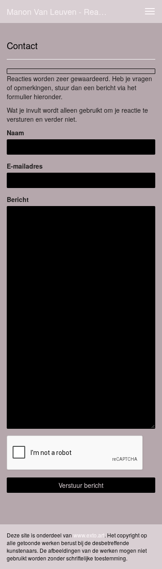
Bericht (18, 199)
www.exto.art (88, 535)
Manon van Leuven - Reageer (61, 11)
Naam (15, 132)
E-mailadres (25, 165)
